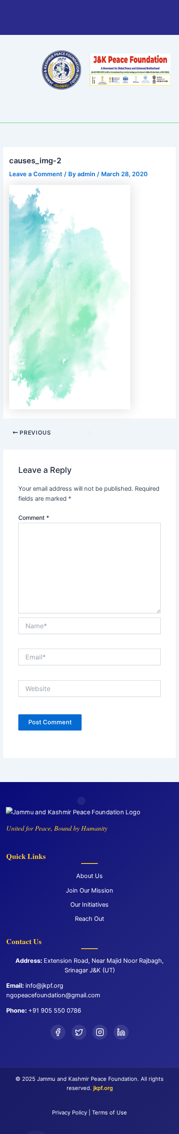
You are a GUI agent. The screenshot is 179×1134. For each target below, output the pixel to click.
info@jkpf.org (44, 985)
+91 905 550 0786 (54, 1010)
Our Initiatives (89, 904)
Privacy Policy (69, 1112)
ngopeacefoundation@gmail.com (53, 995)
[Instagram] (99, 1032)
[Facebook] (57, 1032)
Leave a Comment (35, 174)
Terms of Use (109, 1112)
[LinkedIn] (121, 1032)
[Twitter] (79, 1032)
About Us (89, 876)
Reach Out (89, 918)
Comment (33, 517)
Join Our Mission (89, 890)
